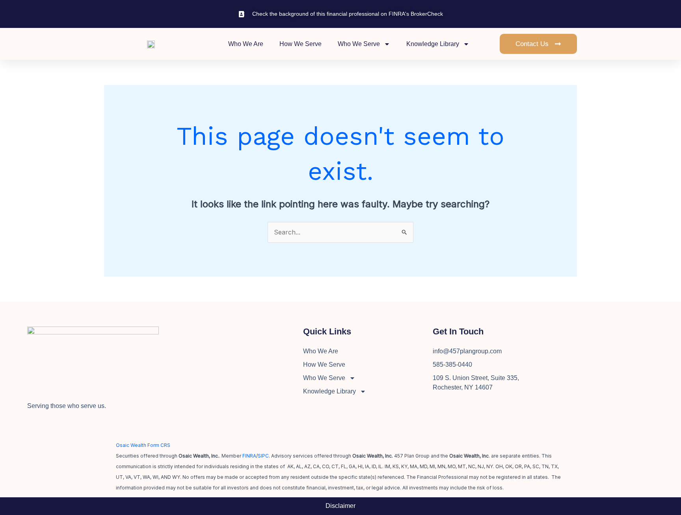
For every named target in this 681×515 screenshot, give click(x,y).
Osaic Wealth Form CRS (143, 445)
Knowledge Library (432, 44)
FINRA (249, 456)
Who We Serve (359, 44)
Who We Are (245, 44)
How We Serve (300, 44)
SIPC (263, 456)
